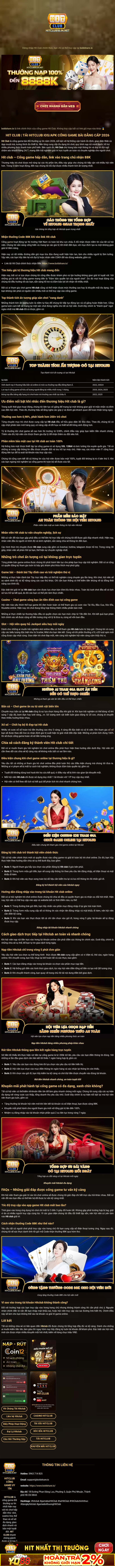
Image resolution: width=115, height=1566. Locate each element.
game (10, 242)
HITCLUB (8, 1497)
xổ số (111, 729)
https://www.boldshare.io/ (55, 263)
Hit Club (5, 141)
